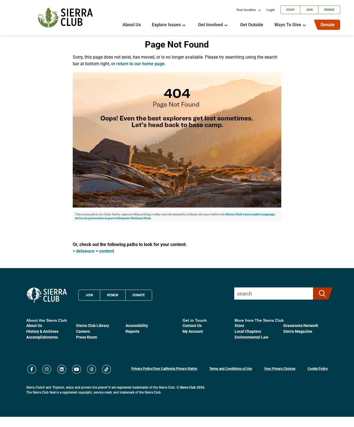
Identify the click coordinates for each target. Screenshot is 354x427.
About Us (132, 24)
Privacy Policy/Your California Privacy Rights (164, 368)
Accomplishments (42, 337)
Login (270, 9)
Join (309, 9)
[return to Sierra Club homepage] (46, 295)
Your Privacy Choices (279, 368)
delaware (85, 251)
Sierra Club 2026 (192, 387)
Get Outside (251, 24)
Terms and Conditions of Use (230, 368)
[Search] (320, 293)
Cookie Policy (318, 368)
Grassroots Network (300, 325)
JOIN (89, 295)
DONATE (138, 295)
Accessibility (137, 325)
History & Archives (42, 331)
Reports (132, 331)
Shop (290, 9)
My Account (193, 331)
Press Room (86, 337)
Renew (329, 9)
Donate (328, 24)
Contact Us (192, 325)
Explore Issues (166, 24)
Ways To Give (287, 24)
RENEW (112, 295)
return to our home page (140, 63)
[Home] (65, 17)
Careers (83, 331)
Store (239, 325)
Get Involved (210, 24)
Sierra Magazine (297, 331)
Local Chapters (248, 331)
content (106, 251)
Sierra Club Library (92, 325)
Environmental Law (251, 337)
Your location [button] (246, 9)
